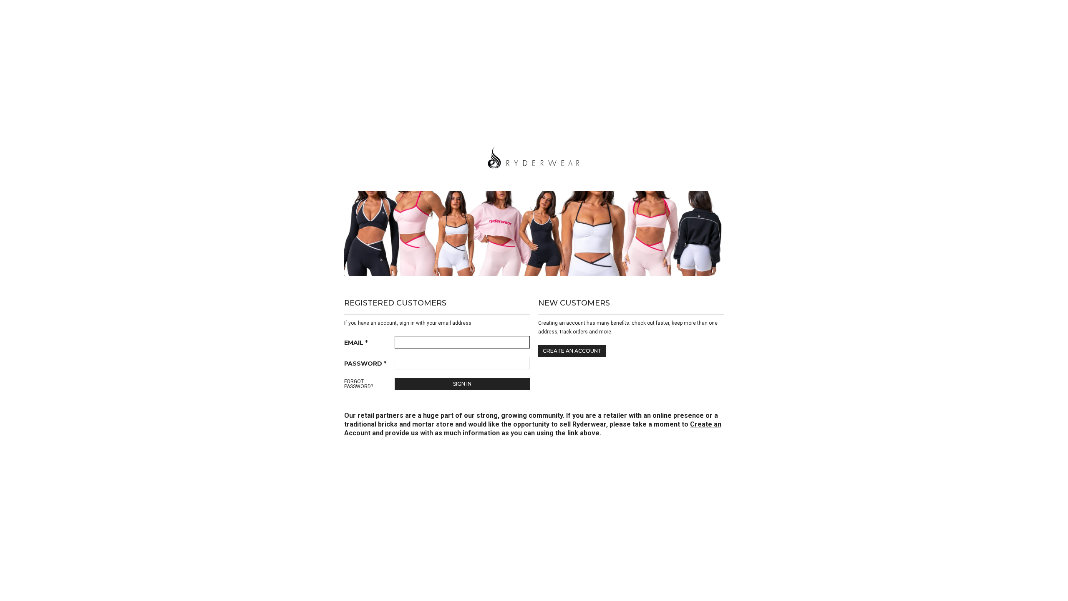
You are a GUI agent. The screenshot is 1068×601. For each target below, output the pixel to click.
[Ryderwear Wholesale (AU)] (534, 156)
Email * (356, 343)
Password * (365, 363)
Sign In (462, 384)
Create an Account (572, 351)
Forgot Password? (358, 384)
